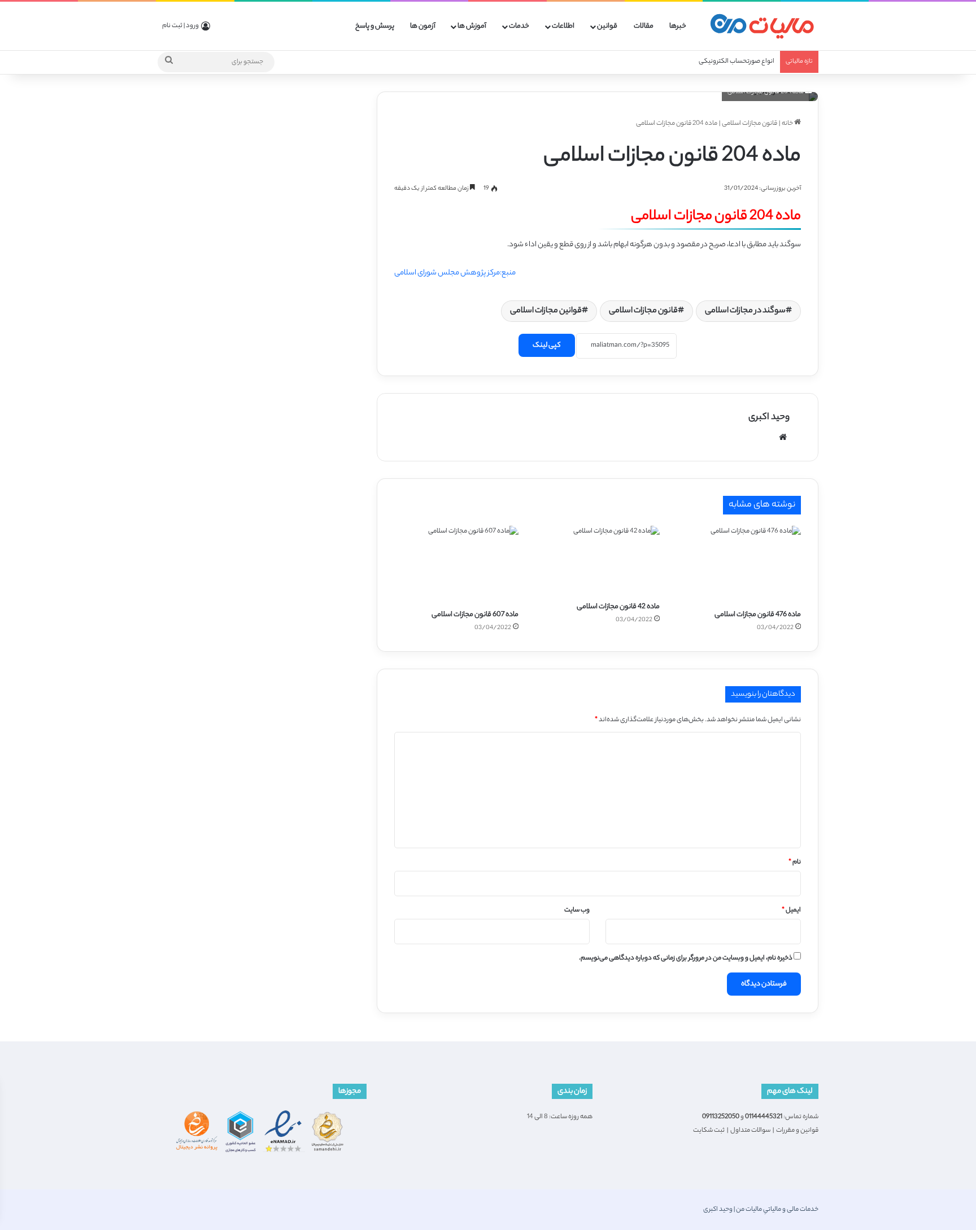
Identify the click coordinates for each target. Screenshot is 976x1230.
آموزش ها (471, 26)
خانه (788, 123)
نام (794, 862)
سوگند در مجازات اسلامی (745, 311)
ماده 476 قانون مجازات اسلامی (757, 615)
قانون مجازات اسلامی (749, 123)
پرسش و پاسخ (374, 26)
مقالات (643, 26)
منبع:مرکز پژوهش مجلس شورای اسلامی (455, 273)
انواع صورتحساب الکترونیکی (736, 61)
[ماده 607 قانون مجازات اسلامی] (456, 564)
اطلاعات (563, 26)
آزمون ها (422, 26)
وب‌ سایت (577, 910)
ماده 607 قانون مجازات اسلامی (475, 615)
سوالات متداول (750, 1130)
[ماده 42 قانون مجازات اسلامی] (597, 561)
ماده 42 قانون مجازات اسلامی (618, 607)
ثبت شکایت (709, 1130)
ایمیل (791, 910)
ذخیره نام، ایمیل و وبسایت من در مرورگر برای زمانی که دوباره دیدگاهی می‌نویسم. (685, 958)
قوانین (607, 26)
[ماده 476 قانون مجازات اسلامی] (739, 564)
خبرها (677, 26)
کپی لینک (547, 345)
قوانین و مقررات (797, 1130)
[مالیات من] (761, 26)
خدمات (519, 26)
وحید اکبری (769, 417)
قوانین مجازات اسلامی (546, 311)
